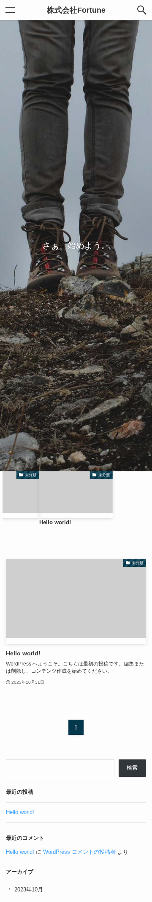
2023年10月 (28, 889)
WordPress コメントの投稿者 (79, 852)
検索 (132, 767)
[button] (142, 10)
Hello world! (20, 812)
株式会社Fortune (76, 10)
